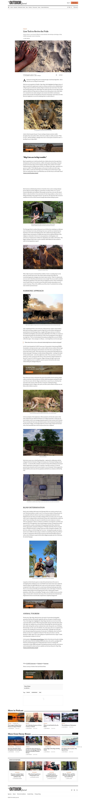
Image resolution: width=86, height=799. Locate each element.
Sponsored (17, 772)
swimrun (28, 746)
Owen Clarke (69, 778)
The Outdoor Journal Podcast (37, 639)
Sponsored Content (18, 778)
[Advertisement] (43, 17)
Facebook (40, 663)
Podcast (25, 28)
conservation (34, 692)
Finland (9, 723)
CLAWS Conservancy (31, 663)
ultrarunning (11, 746)
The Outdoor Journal (15, 797)
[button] (9, 794)
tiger (40, 692)
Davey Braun (27, 38)
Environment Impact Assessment (68, 746)
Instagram (46, 663)
